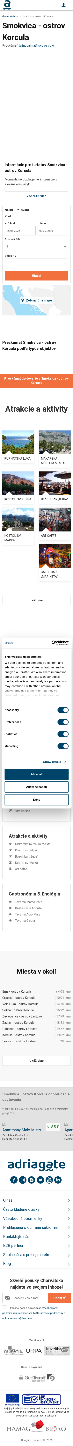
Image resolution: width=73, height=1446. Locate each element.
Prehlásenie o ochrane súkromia (30, 1227)
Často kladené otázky (21, 1209)
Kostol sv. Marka (26, 863)
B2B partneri (13, 1245)
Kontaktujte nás (16, 1236)
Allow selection (36, 786)
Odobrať (59, 1298)
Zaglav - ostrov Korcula (18, 1022)
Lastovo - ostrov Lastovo (19, 1041)
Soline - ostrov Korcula (18, 1010)
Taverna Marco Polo (28, 902)
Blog (7, 1263)
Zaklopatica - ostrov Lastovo (22, 1016)
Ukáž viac (36, 600)
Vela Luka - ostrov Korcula (20, 1004)
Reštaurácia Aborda (28, 908)
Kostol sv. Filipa (26, 850)
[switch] (63, 722)
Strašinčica (22, 811)
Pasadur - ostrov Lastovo (19, 1029)
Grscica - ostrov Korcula (18, 998)
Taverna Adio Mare (27, 914)
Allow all (36, 774)
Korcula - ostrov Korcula (18, 1035)
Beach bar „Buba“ (26, 856)
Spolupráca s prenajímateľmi (27, 1255)
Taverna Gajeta (25, 920)
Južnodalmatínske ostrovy (36, 45)
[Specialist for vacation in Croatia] (36, 1165)
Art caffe (21, 869)
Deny (36, 799)
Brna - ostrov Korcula (16, 991)
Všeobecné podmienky (22, 1218)
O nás (7, 1200)
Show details (52, 761)
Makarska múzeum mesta (32, 844)
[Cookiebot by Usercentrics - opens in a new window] (52, 642)
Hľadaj (36, 276)
